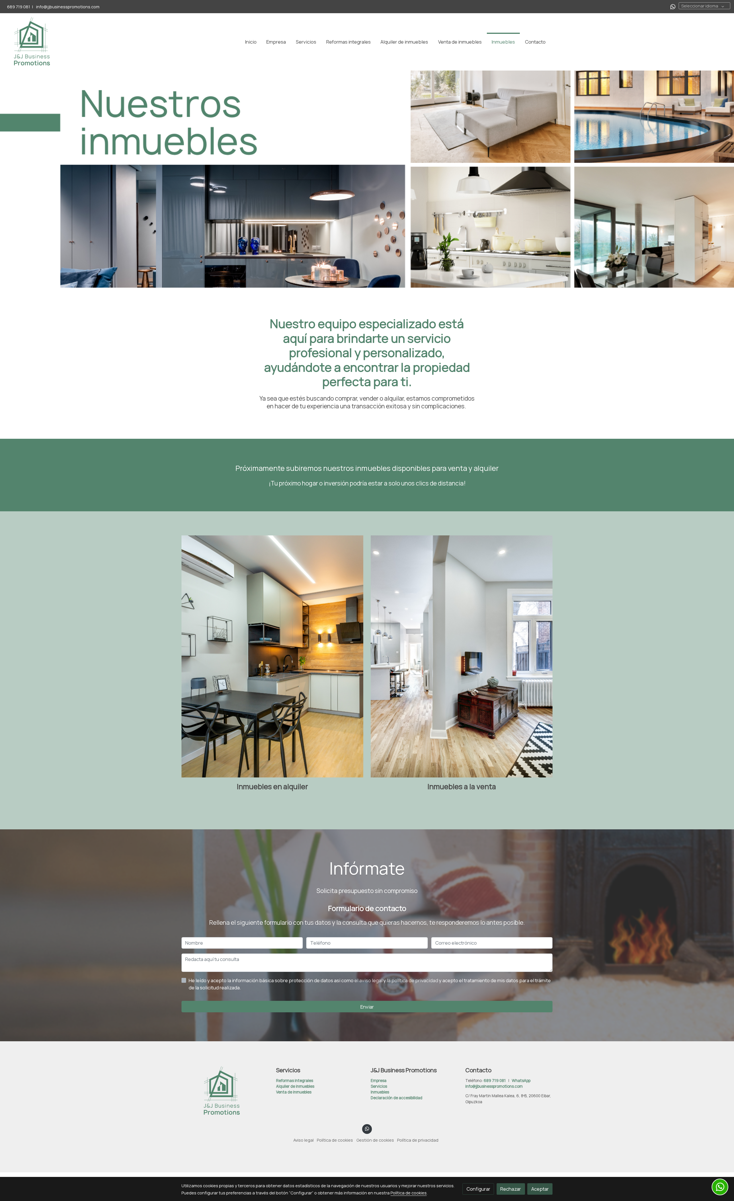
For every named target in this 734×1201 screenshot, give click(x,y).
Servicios (379, 1086)
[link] (32, 42)
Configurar (478, 1189)
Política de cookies (335, 1140)
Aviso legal (303, 1140)
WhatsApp (521, 1080)
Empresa (378, 1080)
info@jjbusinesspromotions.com (67, 6)
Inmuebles (380, 1092)
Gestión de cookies (375, 1140)
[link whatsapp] (673, 6)
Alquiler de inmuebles (295, 1086)
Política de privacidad (417, 1140)
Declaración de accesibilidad (396, 1097)
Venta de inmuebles (293, 1092)
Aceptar (540, 1189)
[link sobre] (225, 1091)
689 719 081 (18, 6)
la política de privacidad (413, 980)
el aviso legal (368, 980)
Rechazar (510, 1189)
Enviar (367, 1006)
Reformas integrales (294, 1080)
